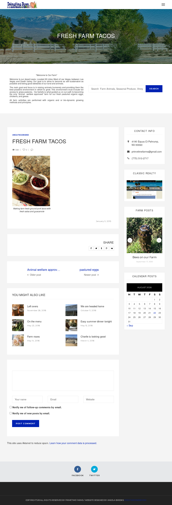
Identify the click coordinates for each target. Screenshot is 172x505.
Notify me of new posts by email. (31, 413)
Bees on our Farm (145, 257)
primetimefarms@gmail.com (147, 151)
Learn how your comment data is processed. (73, 443)
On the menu (34, 321)
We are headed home (92, 306)
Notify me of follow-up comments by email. (37, 407)
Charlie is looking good (93, 336)
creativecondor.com (135, 500)
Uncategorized (20, 135)
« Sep (130, 325)
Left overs (32, 306)
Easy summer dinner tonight (96, 321)
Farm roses (33, 336)
